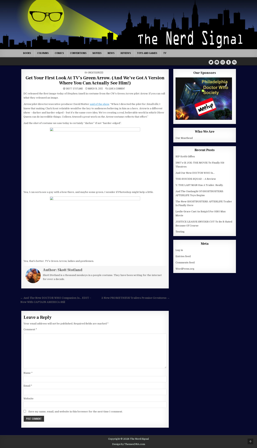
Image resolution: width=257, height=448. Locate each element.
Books (27, 53)
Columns (43, 53)
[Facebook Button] (216, 62)
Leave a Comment (117, 88)
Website (28, 398)
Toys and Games (147, 53)
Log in (179, 250)
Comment (30, 329)
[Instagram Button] (222, 62)
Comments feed (185, 262)
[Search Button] (234, 62)
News (111, 53)
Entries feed (183, 256)
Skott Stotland (74, 88)
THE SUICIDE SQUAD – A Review (196, 178)
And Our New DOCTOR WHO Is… (195, 172)
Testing (180, 231)
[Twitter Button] (211, 62)
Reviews (126, 53)
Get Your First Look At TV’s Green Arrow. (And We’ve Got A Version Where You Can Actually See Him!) (95, 80)
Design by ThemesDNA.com (128, 444)
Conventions (78, 53)
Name (28, 373)
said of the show (99, 104)
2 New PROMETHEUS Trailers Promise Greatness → (135, 298)
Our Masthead (184, 138)
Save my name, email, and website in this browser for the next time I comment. (75, 411)
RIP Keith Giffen (185, 156)
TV (164, 53)
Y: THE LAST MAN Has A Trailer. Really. (199, 185)
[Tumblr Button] (228, 62)
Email (28, 385)
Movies (97, 53)
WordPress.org (185, 268)
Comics (59, 53)
